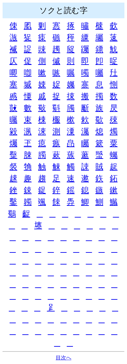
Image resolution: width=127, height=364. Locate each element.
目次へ (63, 357)
